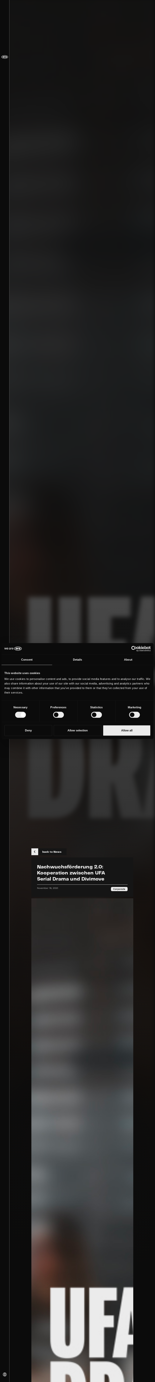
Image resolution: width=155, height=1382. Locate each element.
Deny (28, 730)
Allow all (127, 730)
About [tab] (128, 659)
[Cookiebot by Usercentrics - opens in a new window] (134, 649)
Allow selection (77, 730)
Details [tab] (77, 659)
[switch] (58, 715)
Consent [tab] (27, 659)
